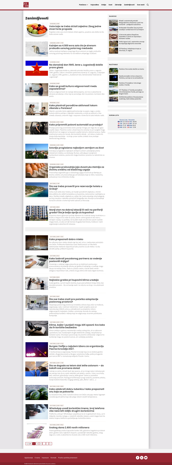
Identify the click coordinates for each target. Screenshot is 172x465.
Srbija (103, 5)
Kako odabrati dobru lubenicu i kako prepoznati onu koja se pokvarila (76, 390)
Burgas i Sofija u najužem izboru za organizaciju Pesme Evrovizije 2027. (76, 347)
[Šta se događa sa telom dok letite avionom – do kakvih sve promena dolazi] (36, 369)
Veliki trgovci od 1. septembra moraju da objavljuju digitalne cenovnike (131, 42)
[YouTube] (146, 457)
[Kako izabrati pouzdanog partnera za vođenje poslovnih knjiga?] (36, 262)
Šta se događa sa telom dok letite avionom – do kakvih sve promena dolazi (76, 367)
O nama (37, 458)
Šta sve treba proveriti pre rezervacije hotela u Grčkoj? (75, 187)
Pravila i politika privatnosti (67, 458)
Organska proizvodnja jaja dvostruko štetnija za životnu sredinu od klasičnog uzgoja (76, 168)
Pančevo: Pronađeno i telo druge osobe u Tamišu (130, 84)
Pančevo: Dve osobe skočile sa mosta (131, 69)
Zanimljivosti (129, 5)
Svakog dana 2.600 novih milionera (69, 427)
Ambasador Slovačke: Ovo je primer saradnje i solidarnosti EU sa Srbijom (131, 28)
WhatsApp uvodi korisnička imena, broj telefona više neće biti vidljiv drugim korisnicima (76, 409)
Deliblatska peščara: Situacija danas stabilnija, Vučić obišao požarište (131, 98)
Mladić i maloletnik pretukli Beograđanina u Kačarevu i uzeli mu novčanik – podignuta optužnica (131, 22)
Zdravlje (118, 5)
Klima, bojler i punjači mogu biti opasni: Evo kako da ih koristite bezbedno (77, 326)
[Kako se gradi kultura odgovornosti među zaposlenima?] (36, 89)
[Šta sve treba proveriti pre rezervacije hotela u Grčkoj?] (36, 189)
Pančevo (82, 5)
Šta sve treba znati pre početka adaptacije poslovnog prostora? (73, 300)
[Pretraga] (148, 5)
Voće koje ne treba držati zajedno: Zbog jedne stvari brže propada (75, 27)
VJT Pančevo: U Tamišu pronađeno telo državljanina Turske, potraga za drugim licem (131, 92)
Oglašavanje (28, 458)
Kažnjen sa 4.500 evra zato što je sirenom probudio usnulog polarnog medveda (72, 47)
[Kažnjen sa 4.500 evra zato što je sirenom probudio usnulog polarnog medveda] (36, 49)
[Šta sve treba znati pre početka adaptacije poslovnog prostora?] (36, 302)
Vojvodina (94, 5)
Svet (110, 5)
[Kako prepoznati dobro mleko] (36, 243)
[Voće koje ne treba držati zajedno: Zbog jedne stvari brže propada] (36, 30)
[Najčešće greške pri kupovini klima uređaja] (36, 283)
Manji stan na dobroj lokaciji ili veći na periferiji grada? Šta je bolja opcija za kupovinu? (76, 211)
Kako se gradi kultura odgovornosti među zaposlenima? (73, 87)
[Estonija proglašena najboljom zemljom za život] (36, 151)
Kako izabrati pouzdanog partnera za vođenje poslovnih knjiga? (75, 260)
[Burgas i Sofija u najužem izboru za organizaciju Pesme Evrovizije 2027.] (36, 349)
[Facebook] (138, 457)
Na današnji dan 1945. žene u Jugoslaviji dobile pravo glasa (76, 66)
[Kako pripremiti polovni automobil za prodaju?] (36, 128)
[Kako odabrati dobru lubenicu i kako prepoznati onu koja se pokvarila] (36, 392)
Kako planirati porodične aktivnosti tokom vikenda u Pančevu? (73, 107)
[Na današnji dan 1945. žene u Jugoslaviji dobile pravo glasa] (36, 68)
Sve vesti (140, 5)
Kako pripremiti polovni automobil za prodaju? (76, 124)
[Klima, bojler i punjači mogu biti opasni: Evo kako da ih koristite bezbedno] (36, 328)
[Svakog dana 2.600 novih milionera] (36, 431)
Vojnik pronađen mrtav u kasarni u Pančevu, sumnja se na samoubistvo (131, 77)
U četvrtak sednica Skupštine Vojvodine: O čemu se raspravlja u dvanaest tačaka (130, 36)
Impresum (45, 458)
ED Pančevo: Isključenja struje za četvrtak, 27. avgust (130, 49)
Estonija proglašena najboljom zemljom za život (76, 147)
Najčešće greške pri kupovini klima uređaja (74, 280)
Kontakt (53, 458)
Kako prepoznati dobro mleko (66, 239)
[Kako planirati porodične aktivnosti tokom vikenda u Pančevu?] (36, 109)
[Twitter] (142, 457)
